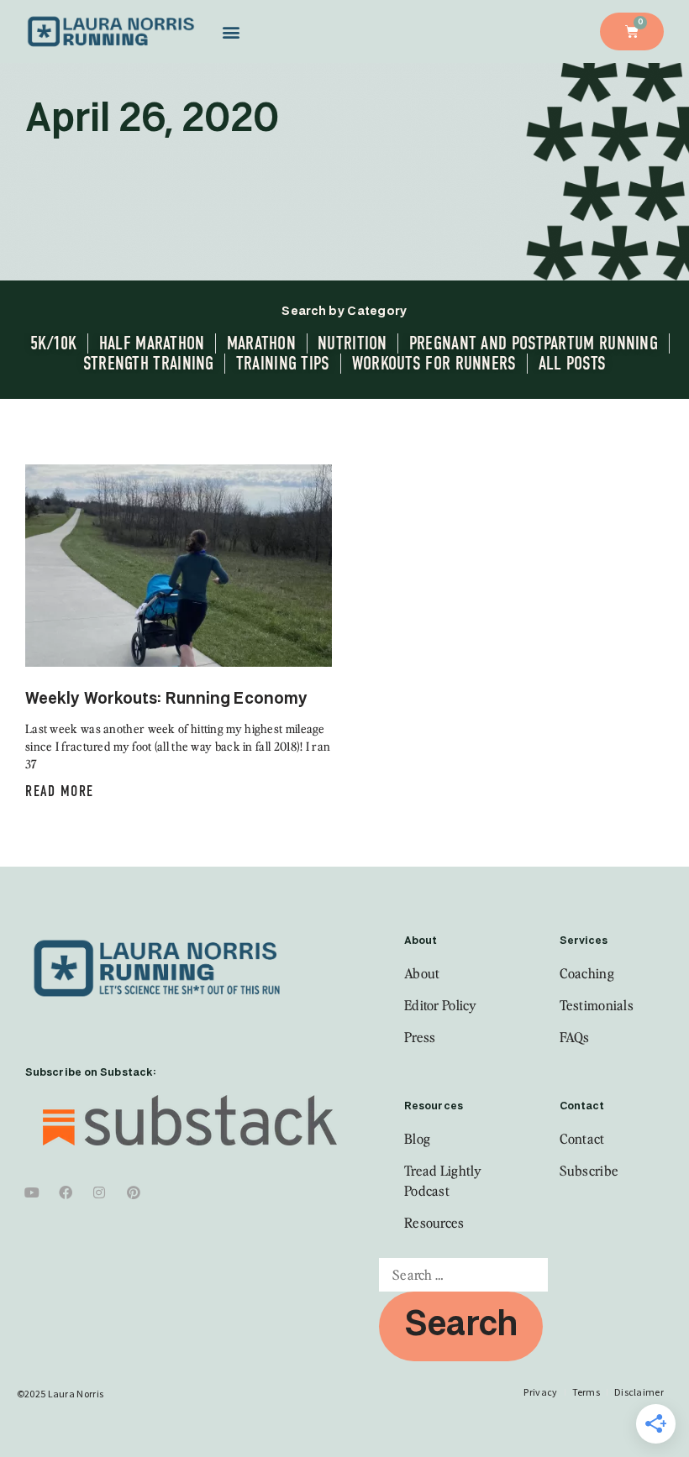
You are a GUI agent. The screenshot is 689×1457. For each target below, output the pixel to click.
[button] (231, 31)
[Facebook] (65, 1192)
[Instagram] (100, 1192)
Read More (59, 791)
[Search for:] (463, 1275)
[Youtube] (32, 1192)
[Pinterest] (133, 1192)
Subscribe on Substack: (90, 1072)
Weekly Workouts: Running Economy (166, 699)
